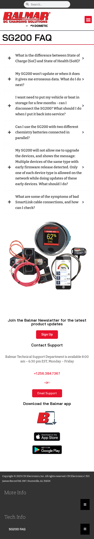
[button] (88, 19)
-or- (47, 382)
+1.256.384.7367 (47, 373)
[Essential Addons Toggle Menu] (85, 504)
